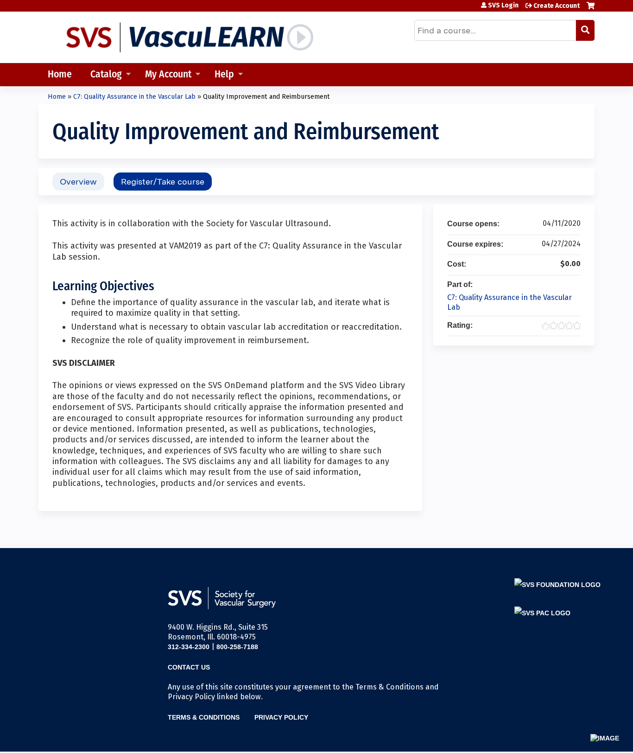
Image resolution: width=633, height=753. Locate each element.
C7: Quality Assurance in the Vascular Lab (134, 97)
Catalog (106, 75)
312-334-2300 (188, 647)
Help (224, 75)
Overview (78, 181)
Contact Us (189, 667)
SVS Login (503, 5)
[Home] (189, 37)
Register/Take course (162, 181)
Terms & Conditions (204, 717)
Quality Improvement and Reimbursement (266, 97)
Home (60, 75)
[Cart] (591, 9)
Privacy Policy (281, 717)
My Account (168, 75)
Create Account (556, 5)
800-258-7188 (237, 647)
